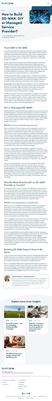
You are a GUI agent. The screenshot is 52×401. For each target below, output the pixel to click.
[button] (48, 3)
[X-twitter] (25, 393)
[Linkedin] (23, 393)
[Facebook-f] (27, 393)
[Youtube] (29, 393)
